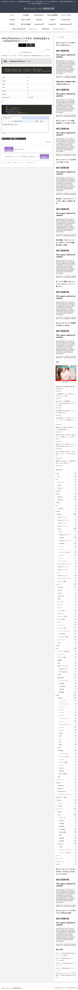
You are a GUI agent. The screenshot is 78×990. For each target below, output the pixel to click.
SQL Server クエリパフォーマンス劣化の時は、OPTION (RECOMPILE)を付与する (65, 975)
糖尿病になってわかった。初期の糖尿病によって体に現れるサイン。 (65, 462)
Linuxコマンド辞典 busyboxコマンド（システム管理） (64, 959)
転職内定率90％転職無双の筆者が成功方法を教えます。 (65, 387)
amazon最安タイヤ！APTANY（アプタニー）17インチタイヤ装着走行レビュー (66, 420)
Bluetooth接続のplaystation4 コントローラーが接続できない (66, 411)
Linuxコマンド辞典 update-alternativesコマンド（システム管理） (65, 954)
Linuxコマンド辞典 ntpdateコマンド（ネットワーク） (65, 969)
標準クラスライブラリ (21, 138)
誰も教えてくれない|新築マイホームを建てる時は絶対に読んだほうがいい (65, 445)
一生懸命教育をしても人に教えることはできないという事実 (65, 395)
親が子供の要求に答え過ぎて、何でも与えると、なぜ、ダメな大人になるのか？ (65, 453)
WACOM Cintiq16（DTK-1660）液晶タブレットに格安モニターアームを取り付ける (65, 437)
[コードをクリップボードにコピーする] (50, 70)
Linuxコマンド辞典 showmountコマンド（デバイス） (65, 964)
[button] (31, 45)
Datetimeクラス (6, 138)
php (13, 138)
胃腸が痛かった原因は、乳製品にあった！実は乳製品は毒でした (65, 428)
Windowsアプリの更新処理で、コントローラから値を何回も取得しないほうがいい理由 (65, 403)
